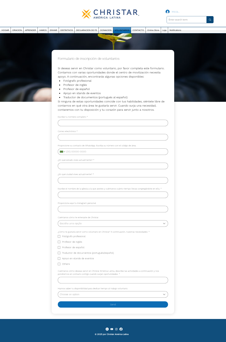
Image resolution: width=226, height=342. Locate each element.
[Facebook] (121, 329)
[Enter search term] (209, 19)
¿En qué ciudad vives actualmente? (76, 174)
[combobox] (113, 223)
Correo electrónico (68, 131)
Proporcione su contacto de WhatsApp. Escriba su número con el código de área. (97, 145)
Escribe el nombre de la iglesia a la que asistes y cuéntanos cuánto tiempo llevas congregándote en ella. (110, 188)
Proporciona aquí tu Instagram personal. (77, 203)
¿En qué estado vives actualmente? (76, 160)
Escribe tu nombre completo (73, 117)
